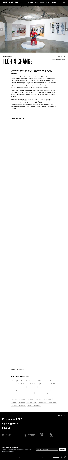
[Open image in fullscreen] (18, 134)
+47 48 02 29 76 (31, 457)
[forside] (10, 3)
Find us (54, 2)
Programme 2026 (32, 2)
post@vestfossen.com (21, 457)
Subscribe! (62, 449)
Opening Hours (44, 2)
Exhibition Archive (17, 118)
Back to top (60, 415)
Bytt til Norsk (56, 457)
